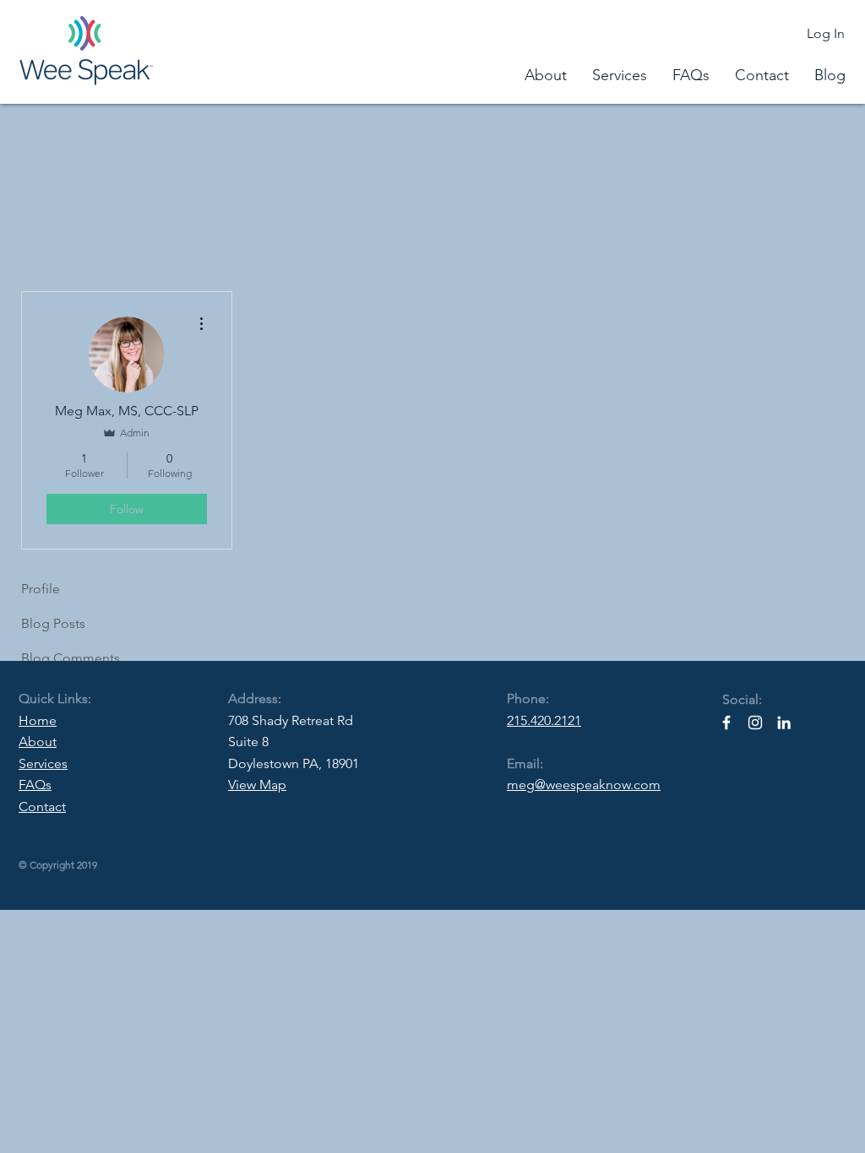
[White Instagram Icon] (755, 722)
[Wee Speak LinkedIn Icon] (784, 722)
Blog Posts (53, 623)
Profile (40, 589)
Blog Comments (70, 658)
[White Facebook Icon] (726, 722)
